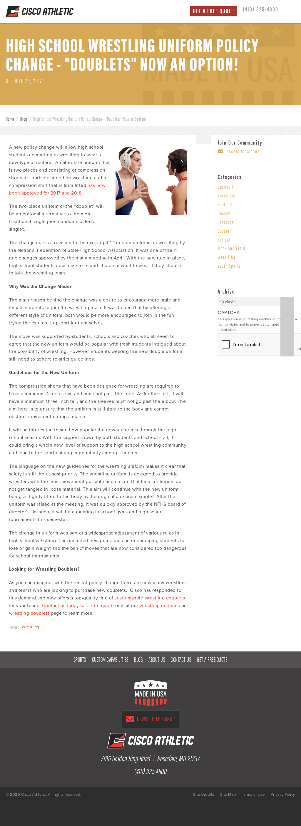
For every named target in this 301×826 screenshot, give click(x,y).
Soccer (224, 230)
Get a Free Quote (213, 10)
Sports (80, 659)
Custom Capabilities (110, 659)
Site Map (228, 794)
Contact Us (181, 659)
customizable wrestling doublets (149, 598)
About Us (156, 659)
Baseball (226, 186)
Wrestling (30, 627)
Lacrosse (226, 221)
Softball (225, 239)
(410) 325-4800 (260, 9)
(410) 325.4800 (150, 770)
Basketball (227, 195)
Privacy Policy (283, 794)
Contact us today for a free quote (78, 605)
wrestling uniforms (160, 605)
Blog (23, 118)
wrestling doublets (29, 613)
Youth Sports (229, 265)
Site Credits (203, 794)
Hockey (224, 213)
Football (225, 204)
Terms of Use (253, 794)
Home (10, 118)
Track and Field (231, 248)
